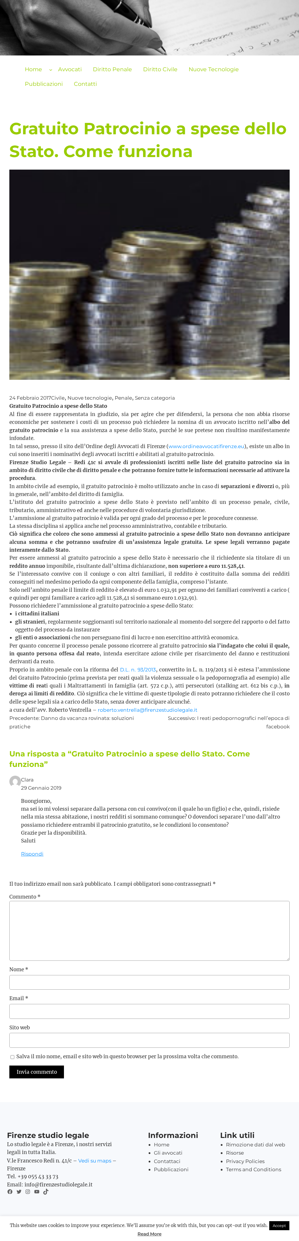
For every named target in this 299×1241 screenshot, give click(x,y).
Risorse (235, 1153)
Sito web (19, 1027)
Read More (149, 1234)
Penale (123, 398)
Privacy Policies (245, 1161)
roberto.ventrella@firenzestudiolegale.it (147, 710)
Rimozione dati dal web (255, 1144)
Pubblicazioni (171, 1169)
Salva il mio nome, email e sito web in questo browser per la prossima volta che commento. (127, 1056)
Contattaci (167, 1161)
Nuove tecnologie (89, 398)
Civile (58, 398)
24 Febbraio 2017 (30, 398)
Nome (18, 969)
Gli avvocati (168, 1153)
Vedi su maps (94, 1161)
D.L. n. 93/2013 (138, 669)
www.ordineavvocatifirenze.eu (206, 446)
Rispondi (32, 854)
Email (18, 998)
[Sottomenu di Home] (50, 69)
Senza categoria (155, 398)
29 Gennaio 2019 (41, 788)
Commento (25, 897)
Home (33, 69)
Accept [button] (279, 1225)
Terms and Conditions (253, 1169)
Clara (27, 780)
